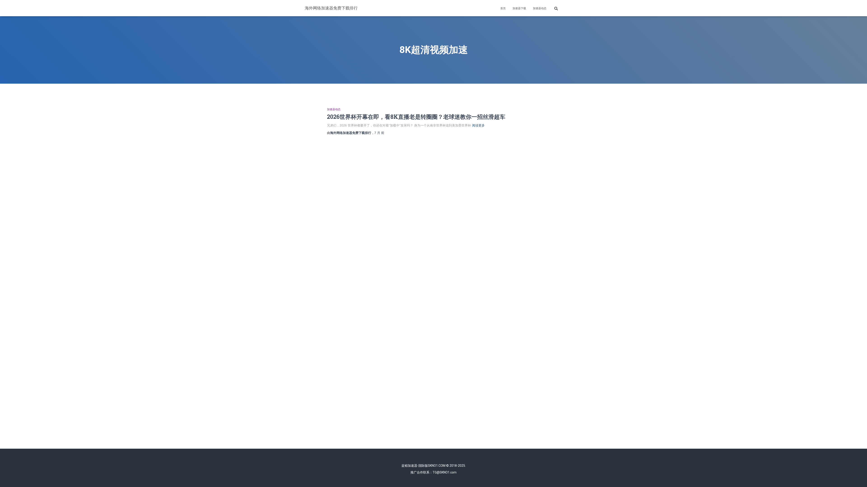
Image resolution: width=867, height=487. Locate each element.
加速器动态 (539, 8)
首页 (503, 8)
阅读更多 (478, 125)
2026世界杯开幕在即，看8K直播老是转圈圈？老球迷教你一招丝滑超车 (416, 116)
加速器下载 (519, 8)
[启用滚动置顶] (858, 478)
